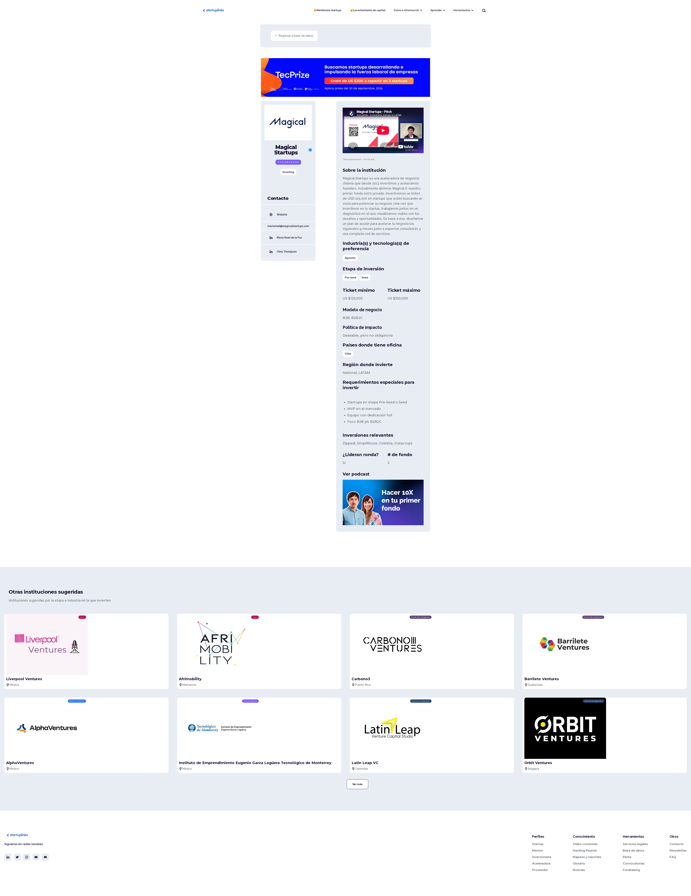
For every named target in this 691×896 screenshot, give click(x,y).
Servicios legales (635, 844)
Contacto (677, 844)
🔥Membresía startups (327, 10)
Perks (627, 857)
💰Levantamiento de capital (367, 10)
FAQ (673, 857)
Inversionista (541, 857)
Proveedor (540, 870)
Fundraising (631, 870)
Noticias (579, 870)
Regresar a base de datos (296, 35)
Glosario (579, 863)
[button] (408, 10)
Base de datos (633, 850)
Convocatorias (634, 863)
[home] (213, 10)
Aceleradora (541, 863)
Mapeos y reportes (587, 857)
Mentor (537, 850)
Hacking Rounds (585, 850)
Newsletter (678, 850)
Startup (537, 844)
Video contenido (585, 844)
